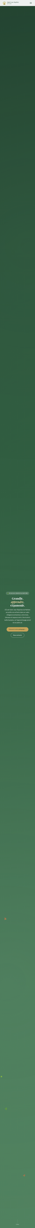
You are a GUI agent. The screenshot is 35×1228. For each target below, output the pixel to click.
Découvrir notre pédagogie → (17, 629)
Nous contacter (17, 635)
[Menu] (30, 3)
